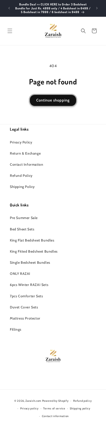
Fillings (15, 329)
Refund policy (82, 400)
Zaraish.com (33, 400)
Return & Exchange (25, 153)
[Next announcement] (96, 8)
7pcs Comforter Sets (26, 296)
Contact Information (26, 164)
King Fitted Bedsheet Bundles (34, 251)
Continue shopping (53, 100)
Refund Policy (21, 175)
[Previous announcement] (9, 8)
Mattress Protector (25, 318)
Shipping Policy (22, 186)
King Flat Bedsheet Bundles (32, 240)
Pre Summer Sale (24, 218)
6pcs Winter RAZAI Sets (29, 284)
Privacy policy (29, 408)
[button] (9, 30)
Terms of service (54, 408)
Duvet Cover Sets (24, 307)
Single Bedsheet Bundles (30, 262)
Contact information (55, 416)
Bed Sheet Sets (22, 229)
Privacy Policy (21, 142)
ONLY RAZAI (20, 273)
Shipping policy (80, 408)
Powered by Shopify (55, 400)
